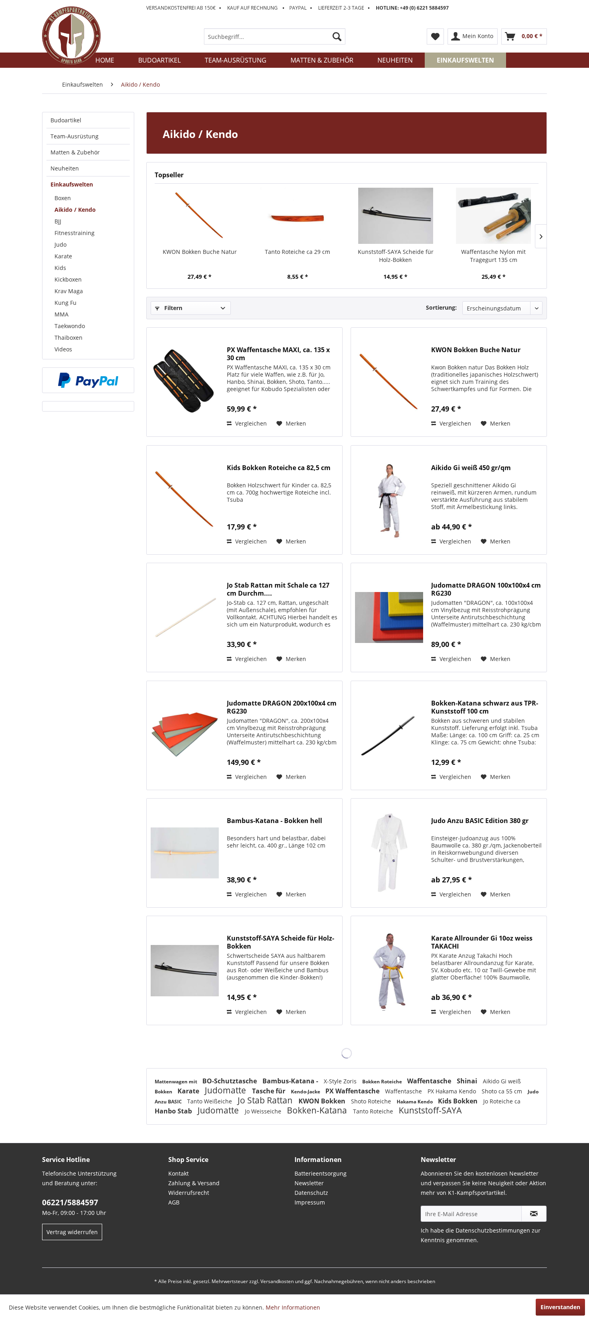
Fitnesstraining (74, 233)
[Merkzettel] (435, 36)
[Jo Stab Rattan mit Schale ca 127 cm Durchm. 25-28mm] (185, 617)
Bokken (164, 1091)
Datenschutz (311, 1192)
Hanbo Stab (174, 1111)
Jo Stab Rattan (266, 1100)
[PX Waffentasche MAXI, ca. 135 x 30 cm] (185, 382)
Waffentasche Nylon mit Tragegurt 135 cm (493, 256)
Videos (63, 349)
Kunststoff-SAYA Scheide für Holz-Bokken (396, 256)
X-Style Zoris (341, 1081)
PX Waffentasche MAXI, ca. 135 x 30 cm (278, 354)
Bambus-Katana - (291, 1081)
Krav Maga (68, 291)
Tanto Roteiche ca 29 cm (297, 251)
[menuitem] (274, 36)
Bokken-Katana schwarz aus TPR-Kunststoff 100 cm (484, 707)
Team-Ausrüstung (74, 136)
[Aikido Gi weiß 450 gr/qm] (389, 500)
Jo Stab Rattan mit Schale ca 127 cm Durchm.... (278, 589)
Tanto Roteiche (374, 1111)
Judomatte (226, 1090)
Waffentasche (430, 1081)
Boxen (62, 198)
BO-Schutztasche (230, 1081)
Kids (60, 268)
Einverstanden (560, 1307)
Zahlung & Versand (194, 1183)
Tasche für (269, 1091)
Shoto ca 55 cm (503, 1091)
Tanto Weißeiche (210, 1101)
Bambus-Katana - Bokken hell (274, 821)
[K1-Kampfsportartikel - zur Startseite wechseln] (71, 35)
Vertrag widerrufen (72, 1232)
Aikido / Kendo (75, 209)
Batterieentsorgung (320, 1173)
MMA (61, 314)
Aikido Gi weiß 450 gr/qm (471, 468)
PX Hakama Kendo (453, 1091)
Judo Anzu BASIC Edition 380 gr (479, 821)
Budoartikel (65, 120)
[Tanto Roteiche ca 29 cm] (298, 216)
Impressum (309, 1202)
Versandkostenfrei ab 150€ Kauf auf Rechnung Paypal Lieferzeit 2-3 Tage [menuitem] (297, 7)
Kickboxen (68, 279)
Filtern (172, 308)
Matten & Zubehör (75, 152)
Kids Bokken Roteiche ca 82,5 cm (279, 468)
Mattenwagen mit (176, 1081)
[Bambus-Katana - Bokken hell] (185, 853)
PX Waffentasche (353, 1091)
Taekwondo (69, 326)
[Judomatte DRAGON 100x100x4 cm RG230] (389, 617)
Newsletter (309, 1183)
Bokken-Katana (318, 1110)
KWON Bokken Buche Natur (200, 251)
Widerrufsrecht (188, 1192)
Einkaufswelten (71, 184)
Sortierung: (441, 307)
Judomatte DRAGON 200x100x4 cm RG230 (282, 707)
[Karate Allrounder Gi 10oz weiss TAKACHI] (389, 970)
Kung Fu (65, 302)
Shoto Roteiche (372, 1101)
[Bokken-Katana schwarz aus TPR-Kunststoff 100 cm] (389, 735)
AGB (174, 1202)
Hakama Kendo (415, 1101)
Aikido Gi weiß (502, 1081)
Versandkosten (277, 1281)
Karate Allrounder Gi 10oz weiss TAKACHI (482, 942)
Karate (63, 256)
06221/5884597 (70, 1202)
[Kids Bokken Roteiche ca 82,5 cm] (185, 500)
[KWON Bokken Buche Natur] (200, 216)
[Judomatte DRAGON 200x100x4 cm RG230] (185, 735)
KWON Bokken (323, 1101)
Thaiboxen (68, 337)
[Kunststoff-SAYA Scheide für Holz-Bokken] (396, 216)
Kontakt (178, 1173)
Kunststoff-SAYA (430, 1110)
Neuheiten (64, 168)
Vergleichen (250, 423)
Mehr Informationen (293, 1307)
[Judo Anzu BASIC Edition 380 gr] (389, 853)
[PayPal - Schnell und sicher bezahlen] (88, 380)
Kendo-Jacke (306, 1091)
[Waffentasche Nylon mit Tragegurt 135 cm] (494, 216)
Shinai (468, 1081)
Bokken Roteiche (382, 1081)
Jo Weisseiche (264, 1111)
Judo (60, 244)
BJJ (57, 221)
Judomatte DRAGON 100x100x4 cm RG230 (486, 589)
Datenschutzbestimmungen (493, 1230)
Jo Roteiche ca (501, 1101)
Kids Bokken (458, 1101)
